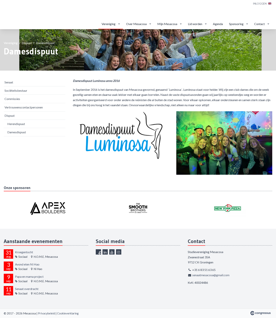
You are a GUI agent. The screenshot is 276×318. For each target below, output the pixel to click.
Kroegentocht (24, 252)
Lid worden (195, 24)
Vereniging (108, 24)
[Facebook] (98, 252)
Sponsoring (236, 24)
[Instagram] (118, 252)
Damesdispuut (16, 132)
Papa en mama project (29, 276)
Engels (269, 3)
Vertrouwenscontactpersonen (24, 107)
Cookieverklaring (68, 313)
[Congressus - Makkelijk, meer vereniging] (260, 313)
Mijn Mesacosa (167, 24)
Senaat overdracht (26, 289)
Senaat (9, 82)
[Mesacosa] (15, 15)
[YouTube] (112, 252)
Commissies (12, 99)
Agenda (218, 24)
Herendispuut (16, 124)
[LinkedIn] (105, 252)
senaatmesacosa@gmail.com (210, 275)
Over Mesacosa (136, 24)
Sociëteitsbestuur (16, 90)
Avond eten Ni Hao (27, 264)
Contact (259, 24)
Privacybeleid (46, 313)
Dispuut (27, 43)
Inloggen (260, 3)
